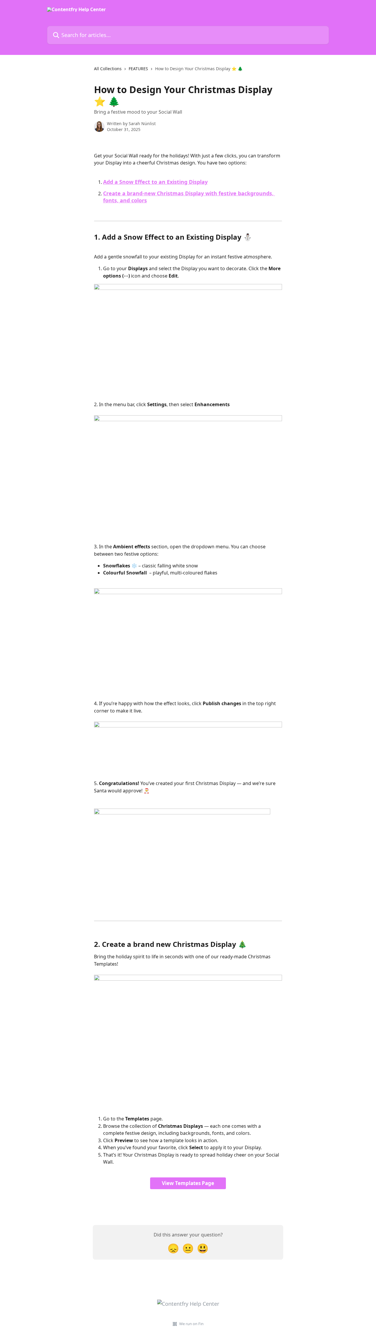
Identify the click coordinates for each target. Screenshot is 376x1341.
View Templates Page (188, 1183)
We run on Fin (191, 1323)
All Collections (108, 68)
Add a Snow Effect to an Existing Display (155, 181)
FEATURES (138, 68)
